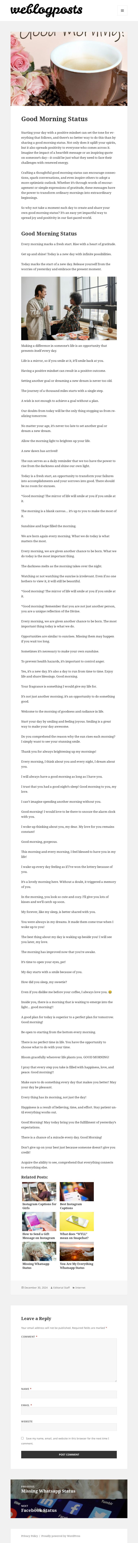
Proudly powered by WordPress (60, 1536)
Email (26, 1405)
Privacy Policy (29, 1536)
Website (27, 1421)
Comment (29, 1336)
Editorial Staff (61, 1287)
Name (26, 1389)
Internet (80, 1287)
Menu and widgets (122, 15)
